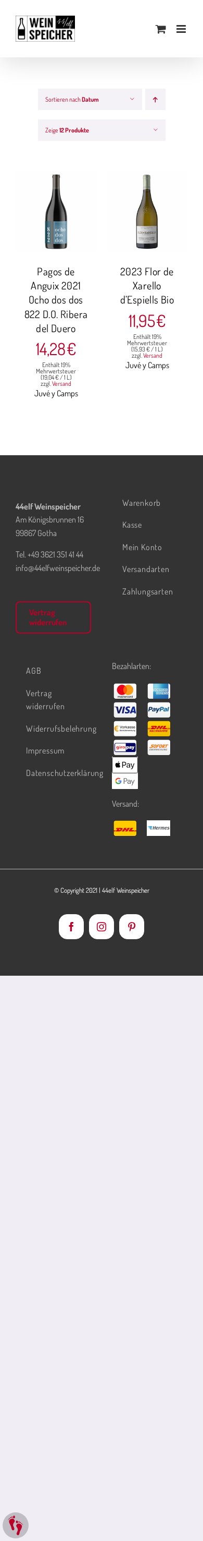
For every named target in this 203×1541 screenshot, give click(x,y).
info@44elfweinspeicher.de (58, 568)
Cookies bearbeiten (15, 1525)
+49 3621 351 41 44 (55, 554)
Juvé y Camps (56, 393)
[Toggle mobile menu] (181, 28)
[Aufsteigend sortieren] (155, 99)
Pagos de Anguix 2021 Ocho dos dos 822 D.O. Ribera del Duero (56, 299)
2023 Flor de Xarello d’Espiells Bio (147, 285)
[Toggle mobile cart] (161, 28)
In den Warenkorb (56, 207)
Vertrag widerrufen (48, 617)
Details (63, 218)
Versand (61, 383)
